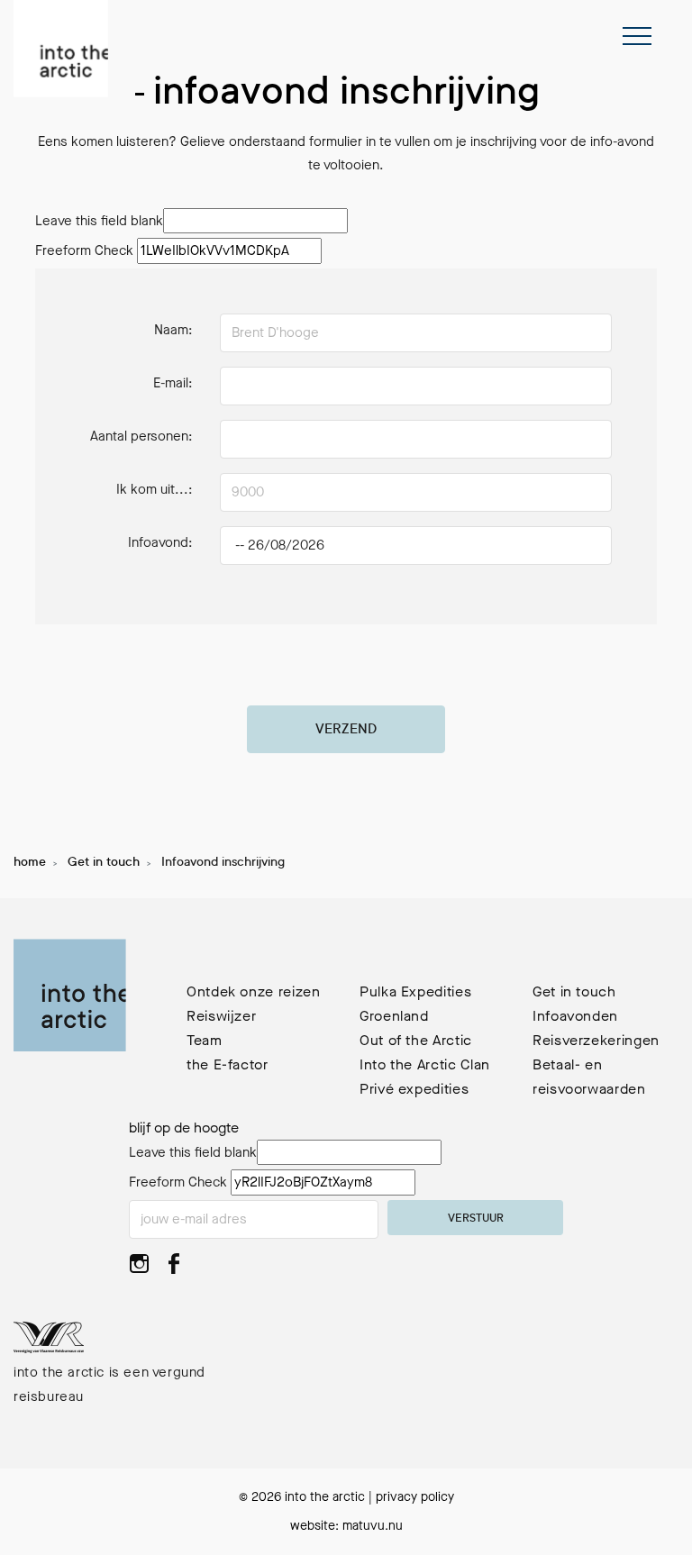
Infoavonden (575, 1015)
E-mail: (173, 383)
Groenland (394, 1015)
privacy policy (415, 1496)
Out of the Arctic (416, 1040)
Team (205, 1040)
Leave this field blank (99, 221)
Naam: (173, 330)
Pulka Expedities (415, 991)
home (30, 863)
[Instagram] (139, 1268)
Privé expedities (414, 1088)
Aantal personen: (141, 436)
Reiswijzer (221, 1015)
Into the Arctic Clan (425, 1064)
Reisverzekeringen (596, 1040)
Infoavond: (160, 542)
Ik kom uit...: (154, 489)
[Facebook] (173, 1268)
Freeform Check (84, 250)
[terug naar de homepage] (61, 48)
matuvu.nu (372, 1525)
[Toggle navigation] (637, 36)
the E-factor (228, 1064)
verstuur (476, 1219)
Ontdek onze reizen (254, 991)
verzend (346, 730)
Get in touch (104, 863)
